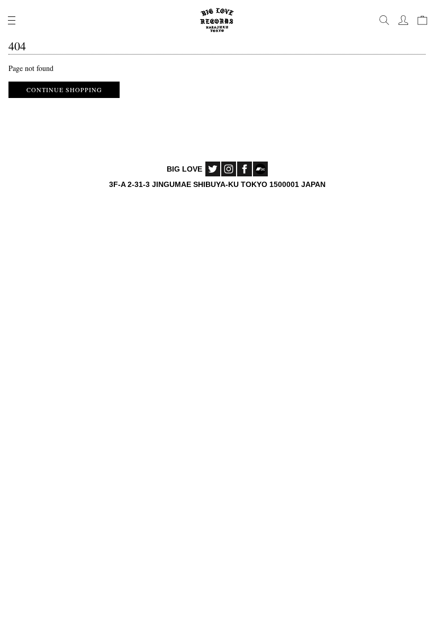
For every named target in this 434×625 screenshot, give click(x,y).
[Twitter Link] (212, 169)
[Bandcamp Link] (260, 169)
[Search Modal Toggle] (384, 20)
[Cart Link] (422, 20)
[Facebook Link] (244, 169)
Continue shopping (64, 89)
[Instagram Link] (228, 169)
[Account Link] (403, 20)
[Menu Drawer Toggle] (11, 20)
